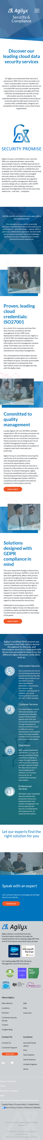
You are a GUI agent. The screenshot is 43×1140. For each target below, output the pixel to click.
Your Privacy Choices (14, 1107)
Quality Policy (7, 1104)
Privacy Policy (20, 1104)
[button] (37, 10)
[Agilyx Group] (23, 11)
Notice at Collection (32, 1107)
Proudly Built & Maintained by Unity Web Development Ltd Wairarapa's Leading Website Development (21, 1134)
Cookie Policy (33, 1104)
